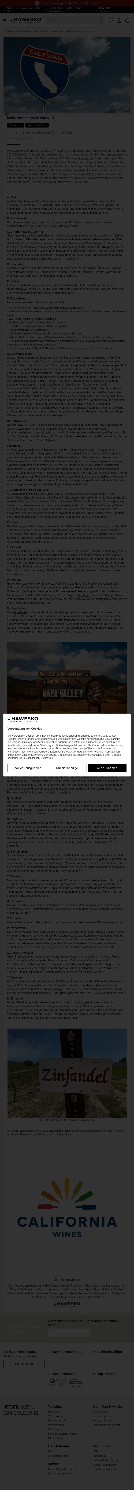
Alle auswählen (107, 767)
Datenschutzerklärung (43, 754)
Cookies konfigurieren (27, 767)
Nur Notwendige (67, 767)
